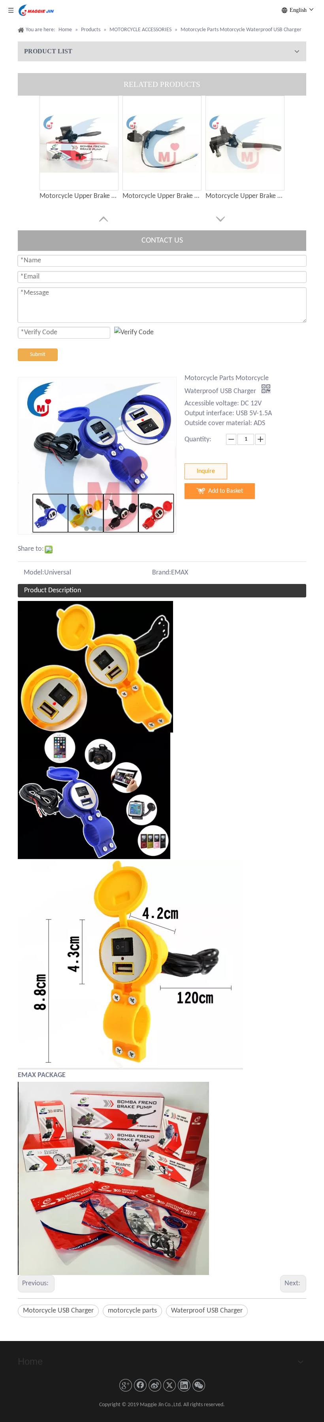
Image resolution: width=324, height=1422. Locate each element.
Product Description (52, 590)
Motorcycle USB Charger (58, 1311)
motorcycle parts (132, 1311)
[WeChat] (198, 1385)
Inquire (206, 471)
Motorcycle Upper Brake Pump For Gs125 (162, 196)
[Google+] (125, 1385)
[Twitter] (169, 1385)
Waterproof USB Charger (207, 1311)
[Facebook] (140, 1385)
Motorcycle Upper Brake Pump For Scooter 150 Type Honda (244, 196)
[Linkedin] (184, 1385)
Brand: (161, 572)
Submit (37, 355)
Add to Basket (225, 491)
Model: (34, 572)
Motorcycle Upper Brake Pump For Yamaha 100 (79, 196)
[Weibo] (155, 1385)
